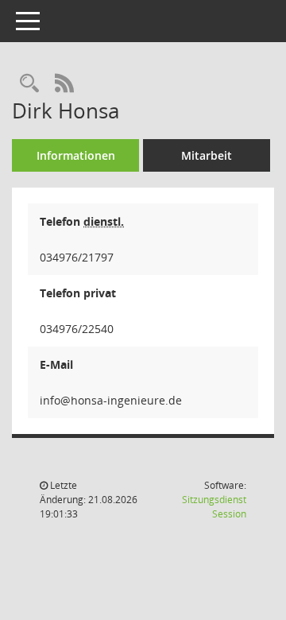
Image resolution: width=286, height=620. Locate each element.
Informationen (76, 155)
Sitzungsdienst (214, 507)
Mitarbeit (206, 155)
